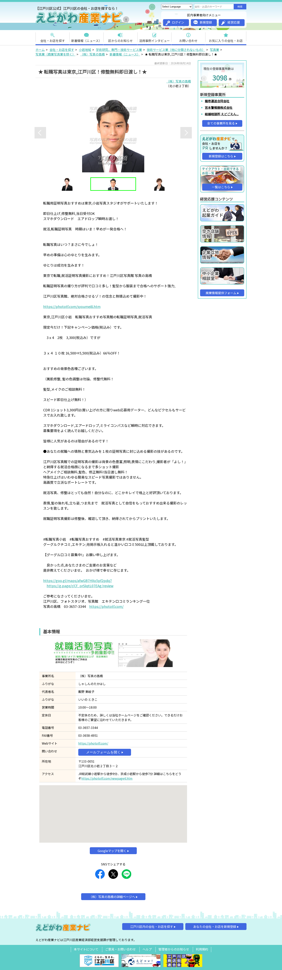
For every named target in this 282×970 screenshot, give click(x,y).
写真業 (214, 49)
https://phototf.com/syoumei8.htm (72, 306)
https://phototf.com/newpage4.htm (107, 778)
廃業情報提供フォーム (221, 293)
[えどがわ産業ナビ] (79, 23)
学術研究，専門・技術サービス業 (119, 49)
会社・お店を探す (52, 40)
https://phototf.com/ (106, 606)
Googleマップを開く (112, 850)
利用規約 (202, 949)
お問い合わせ (188, 40)
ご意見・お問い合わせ (120, 949)
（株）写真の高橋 (92, 54)
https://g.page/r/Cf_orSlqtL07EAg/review (80, 585)
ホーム (40, 49)
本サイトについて (86, 949)
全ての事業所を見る (221, 123)
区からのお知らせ (120, 40)
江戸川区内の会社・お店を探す (151, 926)
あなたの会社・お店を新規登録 (214, 926)
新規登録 (206, 22)
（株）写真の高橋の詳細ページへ (112, 896)
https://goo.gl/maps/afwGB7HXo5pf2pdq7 (77, 580)
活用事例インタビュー (154, 40)
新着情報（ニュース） (86, 40)
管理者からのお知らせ (173, 949)
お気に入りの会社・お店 (226, 40)
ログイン (178, 22)
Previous (40, 132)
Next (186, 132)
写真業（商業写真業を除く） (55, 54)
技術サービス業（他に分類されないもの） (176, 49)
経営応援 (234, 22)
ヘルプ (147, 949)
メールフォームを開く (103, 752)
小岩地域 (85, 49)
